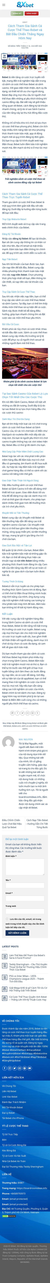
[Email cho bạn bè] (27, 713)
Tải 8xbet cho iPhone (13, 1118)
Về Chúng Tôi (9, 1086)
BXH (4, 1139)
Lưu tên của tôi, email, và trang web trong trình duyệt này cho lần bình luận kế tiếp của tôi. (25, 923)
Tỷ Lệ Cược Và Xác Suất (14, 1155)
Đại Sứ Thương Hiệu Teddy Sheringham (22, 1166)
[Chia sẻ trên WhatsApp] (12, 713)
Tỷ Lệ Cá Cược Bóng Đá (14, 1145)
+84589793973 (17, 1193)
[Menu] (3, 4)
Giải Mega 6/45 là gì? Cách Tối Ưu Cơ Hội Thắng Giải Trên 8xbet (28, 989)
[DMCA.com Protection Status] (9, 1216)
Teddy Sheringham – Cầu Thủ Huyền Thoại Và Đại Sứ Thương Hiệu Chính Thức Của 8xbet (28, 967)
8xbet (25, 22)
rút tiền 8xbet (24, 560)
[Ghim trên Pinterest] (32, 713)
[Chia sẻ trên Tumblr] (37, 713)
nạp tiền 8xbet (19, 274)
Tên (8, 880)
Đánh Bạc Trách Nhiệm (14, 1102)
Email (9, 893)
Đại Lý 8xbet (8, 1112)
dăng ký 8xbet (20, 238)
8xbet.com (16, 726)
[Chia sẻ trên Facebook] (17, 713)
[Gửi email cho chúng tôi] (19, 1068)
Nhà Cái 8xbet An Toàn (14, 1161)
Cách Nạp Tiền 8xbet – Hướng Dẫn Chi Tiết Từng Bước (37, 824)
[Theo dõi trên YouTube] (29, 1068)
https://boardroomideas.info (32, 1188)
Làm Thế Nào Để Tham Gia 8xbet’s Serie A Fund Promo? (27, 956)
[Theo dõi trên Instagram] (9, 1068)
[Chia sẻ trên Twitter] (22, 713)
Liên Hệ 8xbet (9, 1091)
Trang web (11, 906)
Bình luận (11, 856)
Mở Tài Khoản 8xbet (12, 1107)
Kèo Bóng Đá (9, 1150)
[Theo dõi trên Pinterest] (24, 1068)
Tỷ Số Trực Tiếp (10, 1134)
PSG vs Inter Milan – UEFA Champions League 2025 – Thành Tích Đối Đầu (26, 979)
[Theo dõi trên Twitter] (14, 1068)
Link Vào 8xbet (9, 1096)
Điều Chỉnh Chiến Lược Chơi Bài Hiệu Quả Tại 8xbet (12, 824)
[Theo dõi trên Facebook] (4, 1068)
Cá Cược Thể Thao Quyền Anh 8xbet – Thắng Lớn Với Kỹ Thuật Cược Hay (28, 998)
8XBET (21, 1182)
